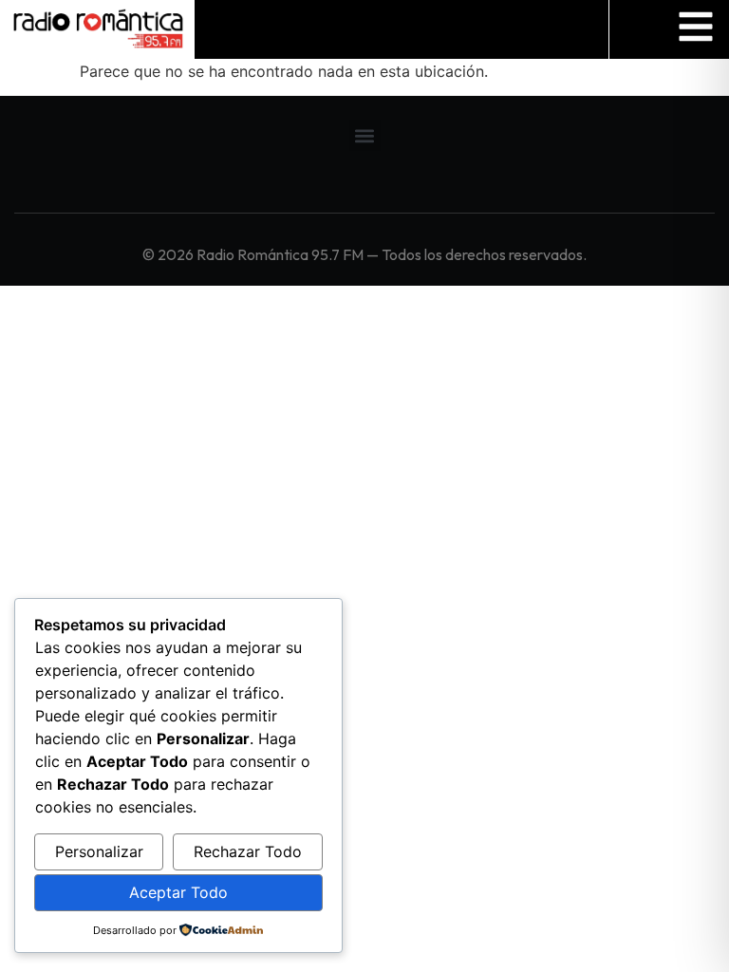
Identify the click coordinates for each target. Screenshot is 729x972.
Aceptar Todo (178, 892)
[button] (365, 135)
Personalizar (99, 851)
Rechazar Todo (248, 851)
